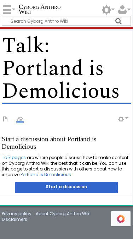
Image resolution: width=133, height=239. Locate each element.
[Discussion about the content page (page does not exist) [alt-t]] (20, 118)
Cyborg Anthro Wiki (39, 9)
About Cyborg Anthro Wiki (63, 214)
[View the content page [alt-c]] (6, 118)
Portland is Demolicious (46, 175)
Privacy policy (16, 214)
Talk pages (14, 157)
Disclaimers (14, 219)
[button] (66, 187)
